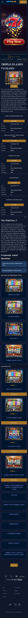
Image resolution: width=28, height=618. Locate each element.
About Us (4, 590)
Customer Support (14, 533)
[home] (11, 3)
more (25, 217)
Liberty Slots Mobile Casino (14, 505)
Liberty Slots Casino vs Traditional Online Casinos (14, 554)
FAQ (3, 587)
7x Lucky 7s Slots (14, 446)
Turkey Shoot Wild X (14, 360)
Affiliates (4, 596)
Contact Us (5, 593)
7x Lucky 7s (14, 338)
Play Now (23, 2)
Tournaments (14, 514)
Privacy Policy (13, 543)
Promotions (14, 524)
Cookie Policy (17, 593)
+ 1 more (21, 124)
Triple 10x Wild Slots (14, 389)
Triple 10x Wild (14, 295)
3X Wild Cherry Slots (14, 418)
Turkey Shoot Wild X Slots (14, 475)
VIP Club (14, 495)
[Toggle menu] (2, 2)
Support (16, 590)
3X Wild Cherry (14, 316)
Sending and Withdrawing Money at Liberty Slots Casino (14, 487)
